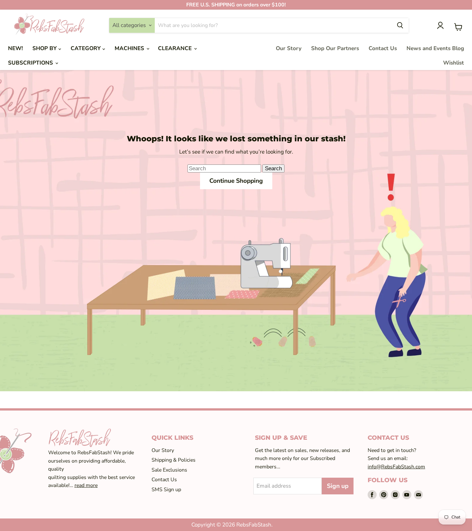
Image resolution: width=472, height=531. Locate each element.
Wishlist (453, 62)
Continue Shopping (236, 181)
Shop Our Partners (335, 48)
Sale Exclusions (169, 469)
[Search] (400, 25)
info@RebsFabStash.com (396, 466)
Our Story (289, 48)
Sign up (337, 486)
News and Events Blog (435, 48)
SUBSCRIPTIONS (31, 62)
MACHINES (130, 48)
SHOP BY (45, 48)
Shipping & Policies (174, 460)
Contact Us (383, 48)
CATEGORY (86, 48)
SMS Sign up (166, 489)
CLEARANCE (175, 48)
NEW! (15, 48)
